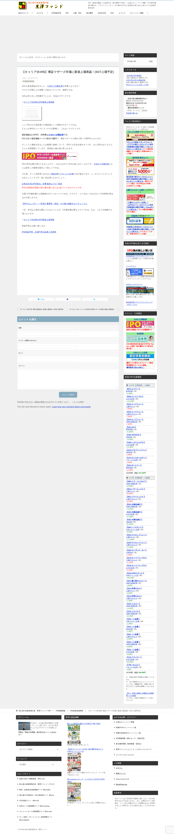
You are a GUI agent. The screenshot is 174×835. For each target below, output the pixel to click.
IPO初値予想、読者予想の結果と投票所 (39, 232)
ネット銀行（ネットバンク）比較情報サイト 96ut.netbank (35, 818)
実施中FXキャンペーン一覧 (126, 727)
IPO (67, 13)
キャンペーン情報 (136, 13)
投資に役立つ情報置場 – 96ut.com (32, 779)
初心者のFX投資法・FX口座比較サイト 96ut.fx (36, 795)
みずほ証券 (130, 399)
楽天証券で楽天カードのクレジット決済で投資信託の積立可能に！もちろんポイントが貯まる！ (139, 179)
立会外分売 (102, 13)
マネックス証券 (67, 174)
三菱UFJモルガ (131, 414)
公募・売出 (77, 13)
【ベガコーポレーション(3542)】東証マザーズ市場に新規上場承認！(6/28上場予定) (94, 309)
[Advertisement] (87, 33)
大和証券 (129, 552)
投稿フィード (121, 773)
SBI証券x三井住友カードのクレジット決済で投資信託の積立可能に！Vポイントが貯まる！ (140, 229)
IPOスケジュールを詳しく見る (137, 85)
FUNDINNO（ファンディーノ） (138, 256)
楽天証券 (135, 158)
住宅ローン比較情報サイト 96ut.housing (34, 806)
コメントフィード (122, 779)
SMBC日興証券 (131, 422)
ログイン (119, 768)
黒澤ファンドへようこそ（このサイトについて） (134, 749)
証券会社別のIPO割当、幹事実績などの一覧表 (42, 184)
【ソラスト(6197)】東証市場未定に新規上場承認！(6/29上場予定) (41, 309)
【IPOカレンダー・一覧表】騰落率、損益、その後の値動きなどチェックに (54, 204)
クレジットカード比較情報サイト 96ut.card (35, 811)
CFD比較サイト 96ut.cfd (29, 800)
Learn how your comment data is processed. (71, 407)
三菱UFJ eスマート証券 (135, 190)
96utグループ (23, 13)
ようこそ (122, 13)
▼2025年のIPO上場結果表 (135, 80)
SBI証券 (54, 174)
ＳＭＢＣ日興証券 (55, 86)
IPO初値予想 (56, 13)
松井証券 (140, 333)
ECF (112, 13)
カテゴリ (40, 13)
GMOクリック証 (132, 575)
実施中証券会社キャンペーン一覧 (128, 733)
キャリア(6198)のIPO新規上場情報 (39, 102)
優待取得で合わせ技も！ (135, 367)
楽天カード (144, 158)
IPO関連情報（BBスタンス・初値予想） (131, 738)
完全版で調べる (132, 113)
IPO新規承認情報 (28, 81)
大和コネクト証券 (132, 530)
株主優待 (89, 13)
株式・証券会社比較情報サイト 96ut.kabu (34, 790)
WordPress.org (121, 784)
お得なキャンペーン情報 (125, 722)
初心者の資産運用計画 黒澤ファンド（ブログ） (37, 784)
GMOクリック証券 (140, 352)
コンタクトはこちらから (125, 755)
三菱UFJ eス (130, 406)
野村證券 (129, 429)
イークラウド (131, 266)
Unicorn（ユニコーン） (134, 284)
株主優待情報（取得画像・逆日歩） (129, 744)
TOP (35, 711)
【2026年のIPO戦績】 (134, 75)
